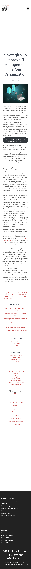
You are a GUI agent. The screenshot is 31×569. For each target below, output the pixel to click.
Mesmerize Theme (15, 566)
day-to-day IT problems (13, 192)
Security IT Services (16, 359)
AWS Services (16, 345)
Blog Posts (14, 79)
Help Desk (16, 375)
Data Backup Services (16, 355)
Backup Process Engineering (16, 371)
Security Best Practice (16, 380)
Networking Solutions (16, 377)
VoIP (10, 151)
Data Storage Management (16, 382)
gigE (7, 79)
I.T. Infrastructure (16, 378)
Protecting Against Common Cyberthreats (15, 319)
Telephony (16, 373)
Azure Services (16, 343)
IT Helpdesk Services (16, 357)
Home (15, 393)
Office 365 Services (16, 342)
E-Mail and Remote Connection (15, 412)
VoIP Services (16, 361)
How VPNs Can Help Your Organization (15, 327)
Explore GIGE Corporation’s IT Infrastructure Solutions (15, 140)
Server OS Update (16, 384)
